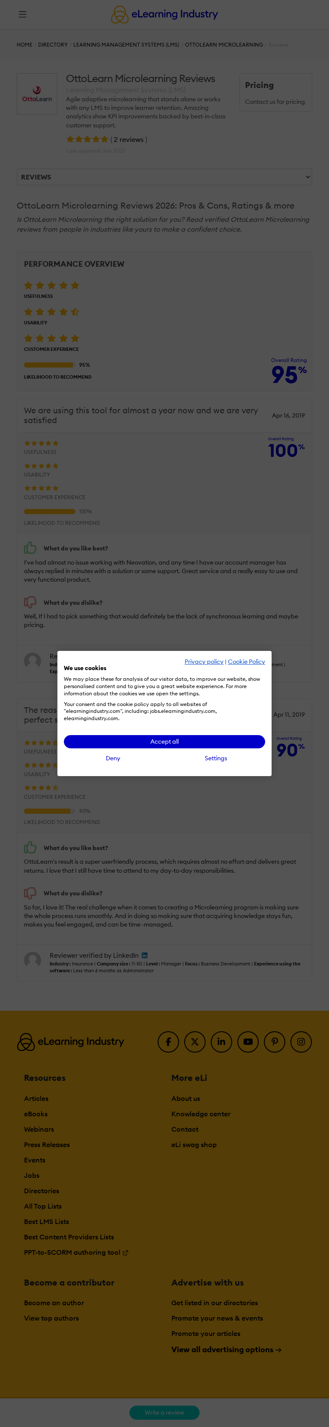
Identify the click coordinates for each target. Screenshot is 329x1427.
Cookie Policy (246, 661)
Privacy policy (204, 661)
